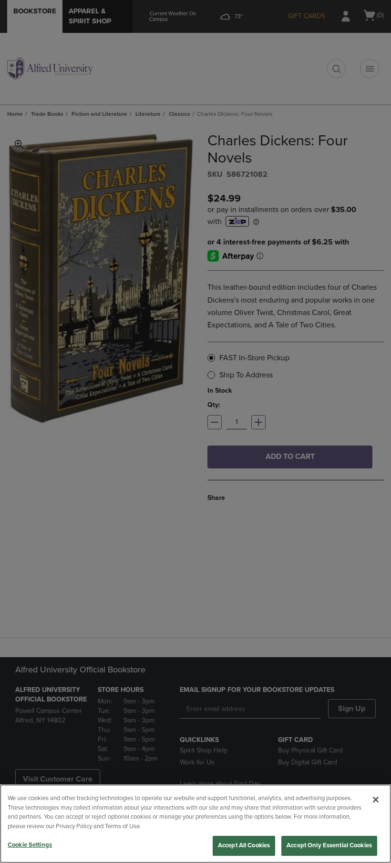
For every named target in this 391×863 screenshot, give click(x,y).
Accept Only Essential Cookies (329, 845)
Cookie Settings (30, 845)
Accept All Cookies (244, 845)
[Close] (375, 799)
